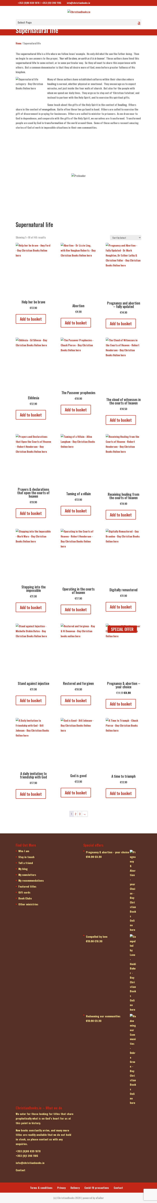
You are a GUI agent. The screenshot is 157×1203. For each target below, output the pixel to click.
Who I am (23, 851)
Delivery (75, 1188)
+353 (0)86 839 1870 (28, 2)
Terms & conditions (41, 1188)
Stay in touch (26, 857)
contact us (45, 1139)
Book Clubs (25, 898)
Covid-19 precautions (96, 1188)
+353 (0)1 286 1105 (51, 2)
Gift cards (24, 892)
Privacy (61, 1188)
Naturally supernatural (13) (46, 173)
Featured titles (27, 886)
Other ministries (28, 904)
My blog (23, 869)
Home (18, 43)
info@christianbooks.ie (30, 1163)
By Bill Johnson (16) (46, 201)
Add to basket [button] (31, 319)
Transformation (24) (46, 145)
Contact (118, 1188)
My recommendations (31, 880)
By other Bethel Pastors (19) (111, 173)
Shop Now (46, 152)
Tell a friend (25, 863)
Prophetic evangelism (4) (110, 145)
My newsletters (27, 875)
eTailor (100, 1198)
